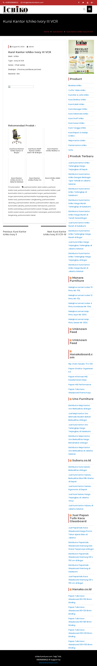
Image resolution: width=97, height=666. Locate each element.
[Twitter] (83, 3)
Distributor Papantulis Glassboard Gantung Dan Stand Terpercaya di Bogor (81, 545)
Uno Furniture (82, 399)
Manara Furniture (77, 279)
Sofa (70, 150)
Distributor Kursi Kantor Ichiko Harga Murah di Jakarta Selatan (79, 268)
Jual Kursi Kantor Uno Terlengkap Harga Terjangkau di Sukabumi (79, 428)
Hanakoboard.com (81, 356)
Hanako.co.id (82, 589)
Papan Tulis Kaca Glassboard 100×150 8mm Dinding (80, 644)
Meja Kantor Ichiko (76, 140)
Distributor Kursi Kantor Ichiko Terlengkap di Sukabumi (79, 192)
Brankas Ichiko (74, 85)
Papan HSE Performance (79, 384)
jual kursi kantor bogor (34, 193)
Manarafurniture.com (48, 662)
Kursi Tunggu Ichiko (77, 128)
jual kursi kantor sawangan (36, 212)
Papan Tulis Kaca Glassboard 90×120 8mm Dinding (80, 610)
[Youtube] (88, 3)
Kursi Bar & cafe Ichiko (78, 95)
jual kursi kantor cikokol (25, 203)
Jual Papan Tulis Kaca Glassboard (79, 518)
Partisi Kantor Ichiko (77, 145)
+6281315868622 (11, 2)
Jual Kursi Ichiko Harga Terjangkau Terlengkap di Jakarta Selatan (80, 245)
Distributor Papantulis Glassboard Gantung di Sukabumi (79, 568)
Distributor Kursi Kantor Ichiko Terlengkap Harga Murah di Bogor (79, 234)
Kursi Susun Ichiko (76, 123)
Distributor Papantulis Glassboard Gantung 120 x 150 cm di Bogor (80, 557)
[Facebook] (79, 3)
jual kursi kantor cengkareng (29, 199)
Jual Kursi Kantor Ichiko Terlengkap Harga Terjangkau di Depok (79, 166)
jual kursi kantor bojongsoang (36, 196)
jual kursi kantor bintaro (46, 190)
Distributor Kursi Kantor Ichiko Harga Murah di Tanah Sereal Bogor (79, 214)
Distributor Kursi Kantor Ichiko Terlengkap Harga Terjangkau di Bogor (79, 256)
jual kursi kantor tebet (26, 215)
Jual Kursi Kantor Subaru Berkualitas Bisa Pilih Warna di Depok (81, 478)
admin (31, 46)
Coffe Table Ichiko (77, 90)
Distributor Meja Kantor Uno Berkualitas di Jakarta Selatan (80, 450)
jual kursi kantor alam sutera (35, 187)
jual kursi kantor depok (45, 203)
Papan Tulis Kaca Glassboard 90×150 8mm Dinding (80, 599)
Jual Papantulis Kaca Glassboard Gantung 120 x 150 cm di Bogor (80, 579)
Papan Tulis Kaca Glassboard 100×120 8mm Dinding (80, 633)
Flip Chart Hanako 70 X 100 (80, 363)
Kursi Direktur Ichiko (77, 99)
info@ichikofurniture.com (33, 2)
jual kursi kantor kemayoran (36, 206)
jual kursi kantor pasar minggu (35, 209)
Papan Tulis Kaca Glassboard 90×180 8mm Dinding (80, 621)
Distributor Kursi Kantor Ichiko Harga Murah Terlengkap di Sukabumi (79, 203)
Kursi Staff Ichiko (76, 118)
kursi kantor (15, 187)
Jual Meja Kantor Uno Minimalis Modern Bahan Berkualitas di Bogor (79, 416)
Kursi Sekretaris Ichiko (78, 113)
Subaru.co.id (81, 460)
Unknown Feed (78, 330)
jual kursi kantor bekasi (27, 190)
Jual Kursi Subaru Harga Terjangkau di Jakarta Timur (79, 497)
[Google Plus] (92, 3)
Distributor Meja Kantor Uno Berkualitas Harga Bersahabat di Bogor (79, 439)
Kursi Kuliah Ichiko (76, 104)
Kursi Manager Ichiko (77, 109)
